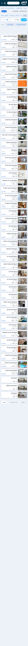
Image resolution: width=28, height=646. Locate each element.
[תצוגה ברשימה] (5, 20)
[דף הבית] (24, 3)
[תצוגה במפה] (3, 20)
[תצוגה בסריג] (7, 20)
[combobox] (13, 3)
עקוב (3, 11)
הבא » (4, 402)
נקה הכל (2, 24)
